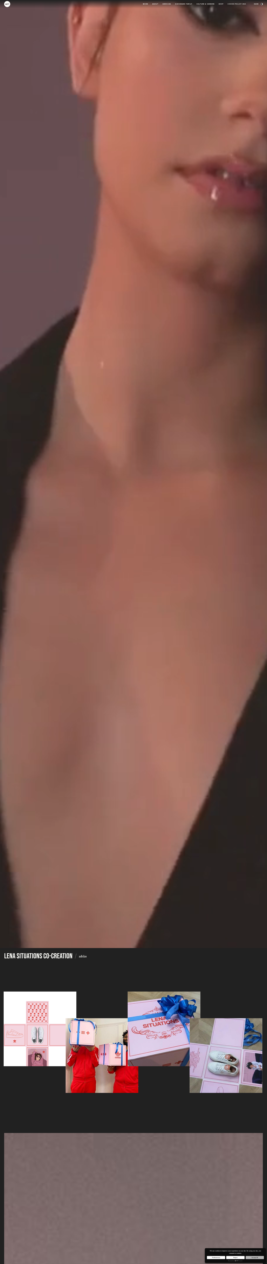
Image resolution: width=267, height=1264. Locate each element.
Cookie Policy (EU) (237, 4)
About (155, 4)
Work (145, 4)
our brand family (183, 4)
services (167, 4)
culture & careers (205, 4)
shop (221, 4)
